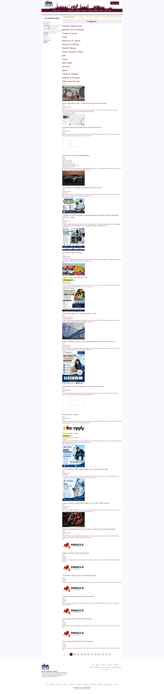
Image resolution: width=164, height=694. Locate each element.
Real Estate (67, 62)
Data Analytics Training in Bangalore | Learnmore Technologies (83, 386)
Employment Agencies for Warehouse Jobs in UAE (79, 313)
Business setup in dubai (70, 414)
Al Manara (64, 439)
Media (63, 159)
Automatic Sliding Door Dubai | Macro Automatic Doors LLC (82, 127)
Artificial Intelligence (66, 390)
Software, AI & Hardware (73, 29)
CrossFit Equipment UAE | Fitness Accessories (77, 641)
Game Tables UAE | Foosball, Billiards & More (77, 619)
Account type (46, 23)
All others (64, 557)
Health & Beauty (69, 48)
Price (77, 85)
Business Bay (65, 193)
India (63, 391)
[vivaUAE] (72, 4)
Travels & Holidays (70, 73)
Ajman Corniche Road (67, 160)
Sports (65, 70)
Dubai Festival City (66, 347)
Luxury (65, 59)
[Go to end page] (109, 654)
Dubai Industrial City (66, 258)
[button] (64, 10)
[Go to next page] (106, 654)
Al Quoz (64, 558)
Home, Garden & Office (72, 51)
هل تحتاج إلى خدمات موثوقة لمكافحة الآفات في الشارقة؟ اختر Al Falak (85, 469)
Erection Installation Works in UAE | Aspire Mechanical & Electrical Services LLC (88, 341)
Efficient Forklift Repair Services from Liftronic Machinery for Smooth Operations (89, 529)
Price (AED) (45, 35)
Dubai (63, 108)
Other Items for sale (70, 81)
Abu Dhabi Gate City (66, 283)
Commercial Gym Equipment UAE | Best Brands (78, 596)
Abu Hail (64, 222)
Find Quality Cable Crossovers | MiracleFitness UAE (79, 575)
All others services (66, 131)
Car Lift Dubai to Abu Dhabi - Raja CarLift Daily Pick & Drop (82, 187)
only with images (47, 40)
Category (70, 85)
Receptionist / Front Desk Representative (75, 155)
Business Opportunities (72, 25)
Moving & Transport (66, 107)
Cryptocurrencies (69, 33)
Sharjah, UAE (65, 474)
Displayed (81, 85)
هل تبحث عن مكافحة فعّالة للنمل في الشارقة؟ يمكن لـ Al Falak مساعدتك (85, 503)
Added (66, 85)
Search (45, 41)
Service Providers (66, 418)
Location (74, 85)
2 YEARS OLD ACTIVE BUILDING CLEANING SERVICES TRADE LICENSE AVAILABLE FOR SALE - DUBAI (90, 216)
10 (102, 654)
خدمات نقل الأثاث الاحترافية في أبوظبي (75, 277)
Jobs (64, 55)
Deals (64, 37)
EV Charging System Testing (71, 252)
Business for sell (65, 221)
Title (63, 85)
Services (65, 66)
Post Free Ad (115, 3)
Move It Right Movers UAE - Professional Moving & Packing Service (84, 103)
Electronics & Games (71, 40)
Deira (63, 132)
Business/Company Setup (67, 317)
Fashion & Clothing (70, 44)
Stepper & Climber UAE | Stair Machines (75, 553)
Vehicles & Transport (71, 77)
